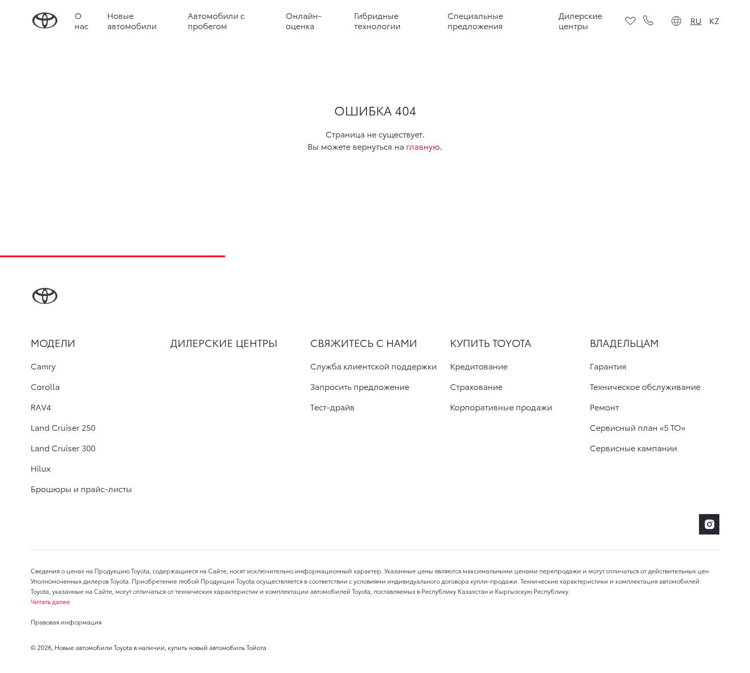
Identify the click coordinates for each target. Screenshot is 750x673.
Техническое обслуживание (645, 386)
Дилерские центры (580, 20)
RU (696, 20)
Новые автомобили (132, 20)
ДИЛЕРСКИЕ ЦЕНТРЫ (224, 342)
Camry (43, 366)
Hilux (41, 468)
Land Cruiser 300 (63, 448)
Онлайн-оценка (303, 20)
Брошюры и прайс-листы (81, 488)
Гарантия (608, 366)
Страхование (476, 386)
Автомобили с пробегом (216, 20)
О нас (81, 20)
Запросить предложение (359, 386)
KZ (714, 20)
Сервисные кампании (633, 448)
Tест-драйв (332, 407)
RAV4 (41, 407)
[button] (375, 601)
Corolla (45, 386)
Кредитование (479, 366)
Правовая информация (66, 621)
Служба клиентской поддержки (373, 366)
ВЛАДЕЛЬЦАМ (624, 342)
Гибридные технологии (377, 20)
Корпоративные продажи (501, 407)
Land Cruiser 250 (63, 427)
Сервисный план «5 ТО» (637, 427)
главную (423, 146)
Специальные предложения (475, 20)
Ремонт (604, 407)
